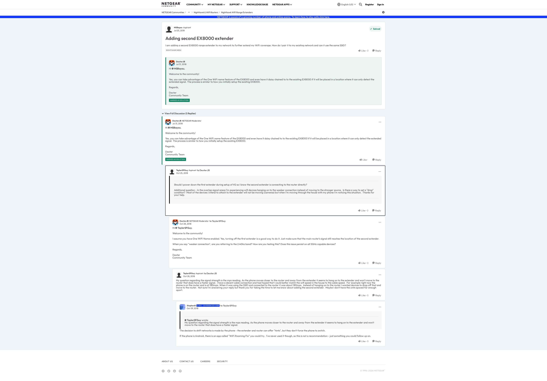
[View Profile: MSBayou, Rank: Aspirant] (169, 29)
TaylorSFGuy (182, 170)
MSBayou (178, 28)
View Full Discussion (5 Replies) (180, 113)
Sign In (380, 4)
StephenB (191, 306)
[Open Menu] (383, 12)
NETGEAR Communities (173, 12)
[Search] (360, 4)
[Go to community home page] (171, 4)
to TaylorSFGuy (217, 221)
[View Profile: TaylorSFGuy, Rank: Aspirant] (172, 171)
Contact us (187, 361)
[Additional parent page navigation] (189, 12)
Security (222, 361)
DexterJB (180, 62)
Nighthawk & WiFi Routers (206, 12)
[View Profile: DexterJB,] (172, 63)
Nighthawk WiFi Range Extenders (237, 12)
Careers (205, 361)
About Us (167, 361)
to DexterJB (203, 170)
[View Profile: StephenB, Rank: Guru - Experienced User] (182, 307)
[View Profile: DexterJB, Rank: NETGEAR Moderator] (168, 122)
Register (369, 4)
